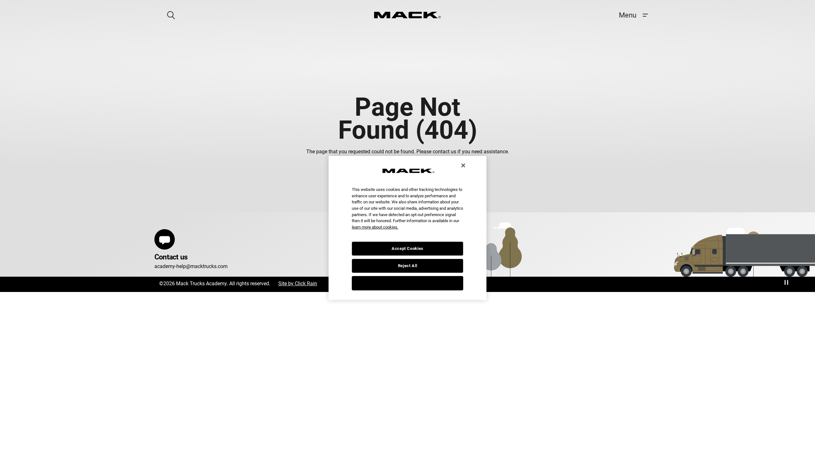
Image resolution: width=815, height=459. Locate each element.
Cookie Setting (407, 282)
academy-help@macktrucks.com (191, 266)
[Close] (463, 165)
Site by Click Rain (297, 283)
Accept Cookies (407, 248)
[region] (407, 228)
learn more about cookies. (375, 227)
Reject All (407, 265)
